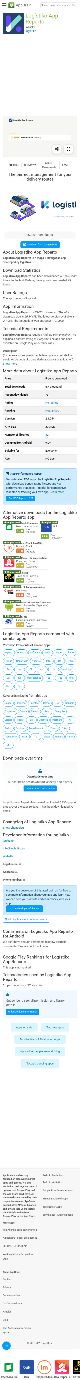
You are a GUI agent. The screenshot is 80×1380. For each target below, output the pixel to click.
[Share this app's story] (57, 149)
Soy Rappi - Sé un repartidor (31, 558)
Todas (8, 728)
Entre (64, 728)
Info (48, 661)
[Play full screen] (68, 149)
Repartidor (22, 661)
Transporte (10, 736)
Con (8, 686)
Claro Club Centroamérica (30, 587)
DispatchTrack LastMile (29, 543)
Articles (7, 1311)
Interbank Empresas (27, 523)
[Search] (73, 5)
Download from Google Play (41, 244)
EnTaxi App (22, 572)
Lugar (47, 736)
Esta (24, 736)
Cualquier (60, 711)
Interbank (57, 719)
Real (46, 711)
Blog (5, 1319)
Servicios (66, 669)
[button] (40, 864)
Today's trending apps (40, 1063)
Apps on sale (24, 1027)
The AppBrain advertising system (17, 1330)
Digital (8, 719)
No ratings (51, 402)
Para (71, 661)
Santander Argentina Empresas (33, 602)
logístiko (8, 840)
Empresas (10, 711)
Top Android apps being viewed (20, 1229)
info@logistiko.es (14, 848)
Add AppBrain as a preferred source (27, 919)
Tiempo (35, 711)
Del (19, 686)
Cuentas (34, 703)
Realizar (20, 728)
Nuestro (21, 652)
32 (46, 434)
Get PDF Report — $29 (21, 498)
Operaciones (34, 677)
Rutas (59, 652)
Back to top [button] (71, 1347)
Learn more (57, 492)
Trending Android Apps (55, 1198)
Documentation (11, 1295)
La (8, 677)
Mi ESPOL (21, 617)
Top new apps (55, 1027)
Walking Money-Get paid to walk (18, 1256)
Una (71, 677)
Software (35, 652)
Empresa (21, 703)
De (59, 661)
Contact (7, 1279)
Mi (8, 745)
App (42, 669)
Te (35, 736)
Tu (8, 669)
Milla (47, 652)
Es (49, 677)
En (19, 677)
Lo (31, 719)
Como (46, 703)
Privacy (7, 1287)
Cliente (70, 652)
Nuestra (36, 661)
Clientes (43, 719)
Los (54, 669)
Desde (8, 703)
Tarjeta (71, 736)
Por (58, 703)
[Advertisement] (40, 75)
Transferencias (37, 728)
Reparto (8, 652)
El (31, 669)
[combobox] (56, 5)
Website (8, 856)
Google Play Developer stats (58, 1190)
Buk (26, 1377)
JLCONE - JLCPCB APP (15, 1246)
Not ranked (52, 410)
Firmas (8, 661)
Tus (60, 677)
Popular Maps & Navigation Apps (40, 1039)
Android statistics (52, 1182)
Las (20, 669)
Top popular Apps (52, 1206)
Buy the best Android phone (58, 1214)
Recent (20, 719)
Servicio (69, 703)
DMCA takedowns (12, 1303)
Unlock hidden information (40, 788)
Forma (23, 711)
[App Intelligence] (6, 1346)
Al (70, 719)
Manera (59, 736)
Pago (53, 728)
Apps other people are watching (40, 1051)
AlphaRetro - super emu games (20, 1237)
